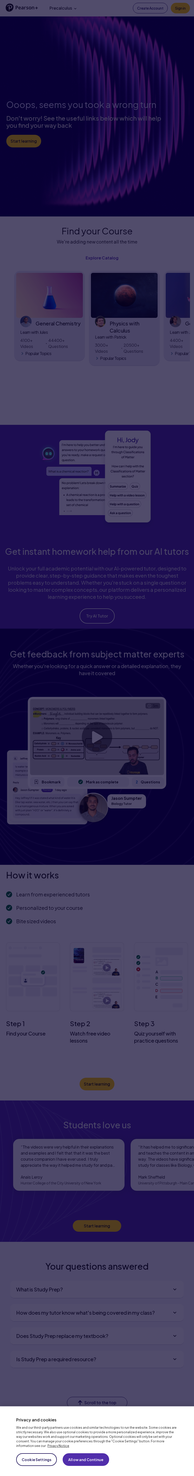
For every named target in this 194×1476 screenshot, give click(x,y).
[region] (97, 1441)
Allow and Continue (86, 1459)
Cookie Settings (36, 1459)
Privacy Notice (58, 1446)
